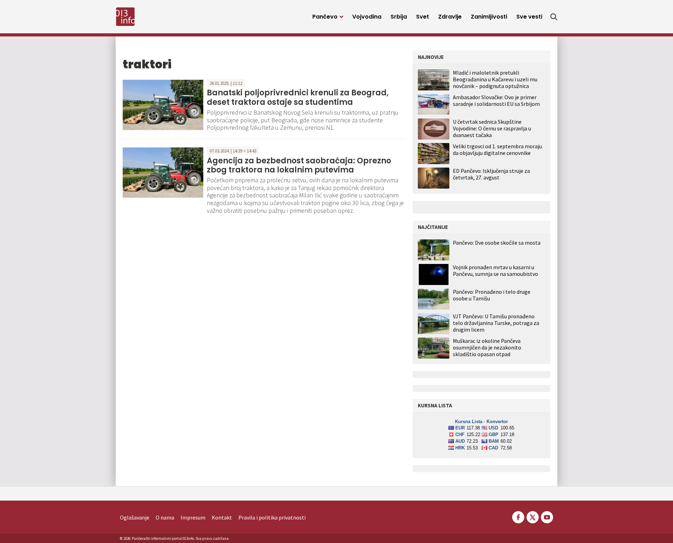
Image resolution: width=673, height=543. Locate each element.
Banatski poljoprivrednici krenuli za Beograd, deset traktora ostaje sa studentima (298, 97)
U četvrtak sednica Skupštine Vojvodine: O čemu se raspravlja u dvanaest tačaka (492, 128)
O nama (165, 517)
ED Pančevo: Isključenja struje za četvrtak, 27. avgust (491, 174)
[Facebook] (518, 516)
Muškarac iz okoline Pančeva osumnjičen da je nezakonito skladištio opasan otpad (487, 348)
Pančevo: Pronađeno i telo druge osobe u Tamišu (491, 295)
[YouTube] (546, 516)
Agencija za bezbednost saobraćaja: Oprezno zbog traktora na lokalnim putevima (299, 165)
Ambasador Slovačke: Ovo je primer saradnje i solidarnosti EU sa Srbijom (496, 100)
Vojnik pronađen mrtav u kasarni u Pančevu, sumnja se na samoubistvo (495, 270)
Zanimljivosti (489, 17)
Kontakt (222, 517)
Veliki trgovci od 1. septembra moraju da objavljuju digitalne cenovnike (497, 149)
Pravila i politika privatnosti (272, 517)
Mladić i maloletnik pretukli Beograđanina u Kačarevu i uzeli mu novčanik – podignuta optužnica (495, 79)
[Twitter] (532, 516)
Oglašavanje (134, 517)
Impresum (193, 517)
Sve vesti (529, 17)
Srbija (398, 17)
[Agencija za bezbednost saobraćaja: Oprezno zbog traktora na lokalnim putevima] (163, 171)
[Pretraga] (553, 17)
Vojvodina (366, 17)
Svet (422, 17)
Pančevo (325, 17)
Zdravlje (450, 17)
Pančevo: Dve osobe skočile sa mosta (497, 242)
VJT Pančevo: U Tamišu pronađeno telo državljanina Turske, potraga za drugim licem (496, 323)
